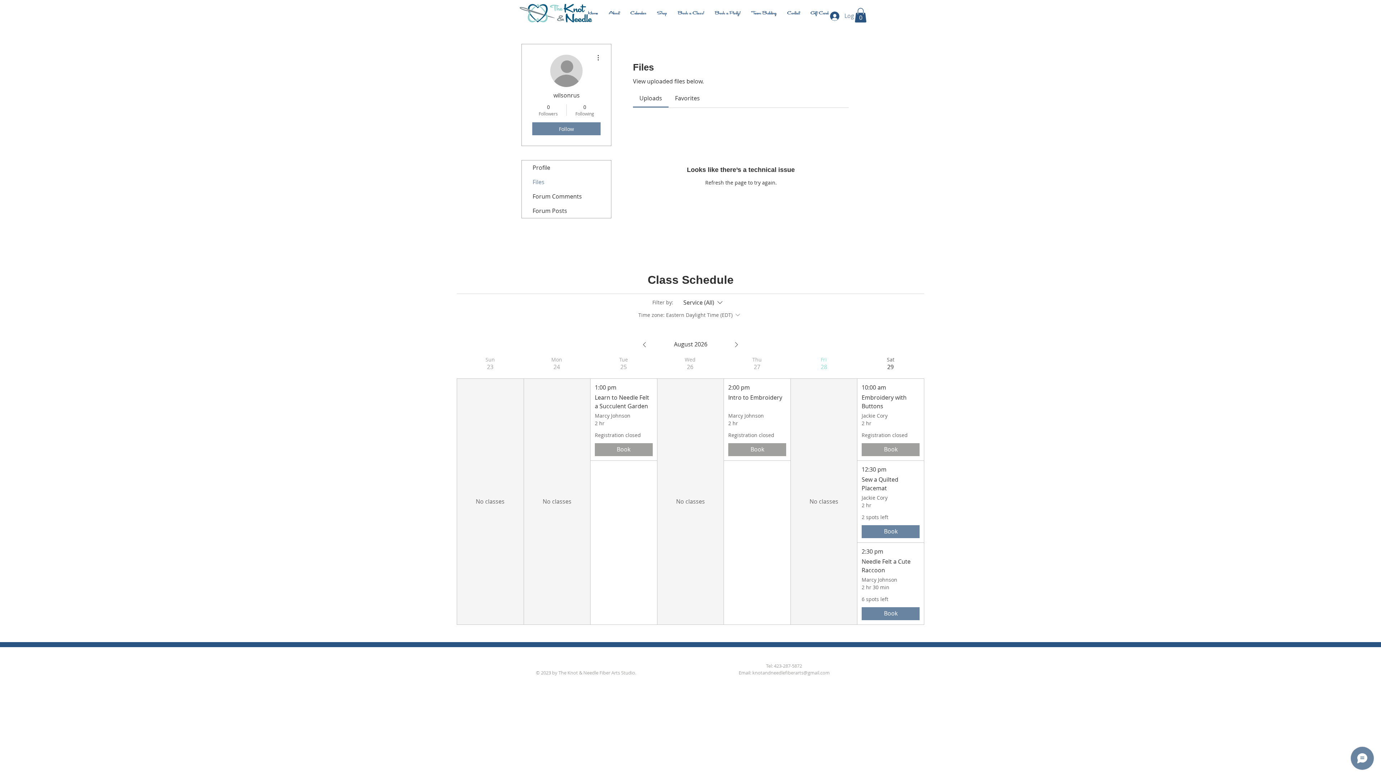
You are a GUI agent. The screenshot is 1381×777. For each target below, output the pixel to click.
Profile (541, 168)
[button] (860, 15)
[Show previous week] (644, 344)
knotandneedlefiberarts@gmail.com (791, 672)
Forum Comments (557, 196)
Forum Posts (550, 211)
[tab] (651, 98)
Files (538, 182)
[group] (490, 490)
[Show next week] (736, 344)
